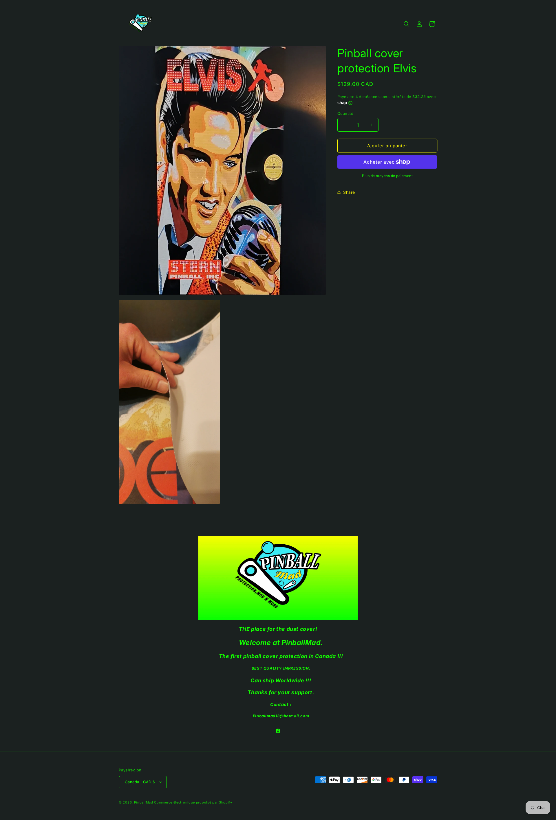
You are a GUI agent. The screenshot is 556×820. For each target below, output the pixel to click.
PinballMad (143, 802)
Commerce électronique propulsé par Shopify (193, 802)
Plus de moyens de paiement (387, 176)
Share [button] (349, 192)
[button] (406, 24)
